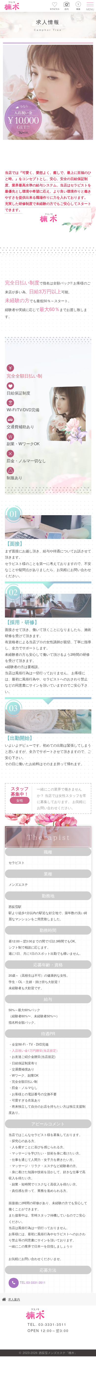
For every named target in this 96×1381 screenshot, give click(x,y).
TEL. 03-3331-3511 (47, 1324)
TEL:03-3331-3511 (32, 1282)
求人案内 (14, 1299)
